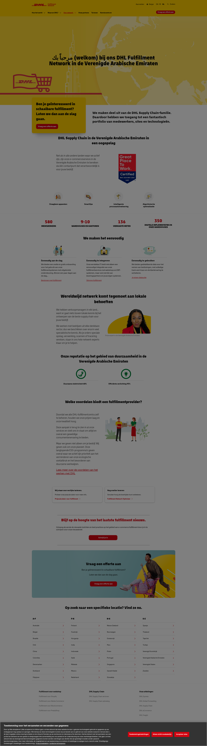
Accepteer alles (181, 734)
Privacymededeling (42, 743)
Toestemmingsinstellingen (139, 734)
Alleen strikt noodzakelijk (162, 734)
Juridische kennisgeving (57, 743)
